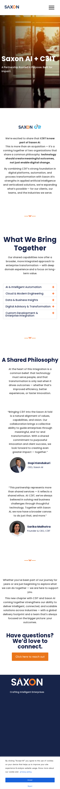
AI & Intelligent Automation (24, 287)
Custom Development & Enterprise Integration (22, 335)
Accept (30, 780)
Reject (30, 786)
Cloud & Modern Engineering (24, 314)
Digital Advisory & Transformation (28, 327)
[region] (30, 773)
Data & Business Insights (22, 321)
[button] (30, 287)
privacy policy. (26, 772)
